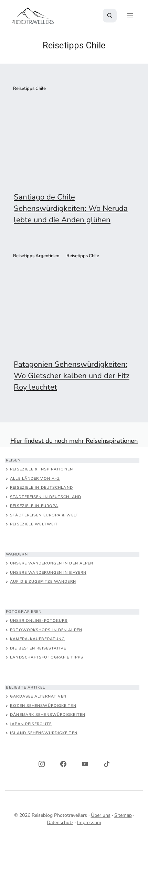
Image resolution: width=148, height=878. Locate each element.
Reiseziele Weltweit (34, 524)
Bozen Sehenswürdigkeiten (43, 705)
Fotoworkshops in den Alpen (46, 630)
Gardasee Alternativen (38, 696)
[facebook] (63, 764)
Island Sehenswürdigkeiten (43, 733)
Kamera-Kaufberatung (37, 639)
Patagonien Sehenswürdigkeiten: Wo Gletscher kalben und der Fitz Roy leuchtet (71, 375)
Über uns (100, 815)
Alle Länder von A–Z (35, 478)
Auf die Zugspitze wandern (43, 581)
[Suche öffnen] (110, 15)
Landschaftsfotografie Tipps (46, 657)
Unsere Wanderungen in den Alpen (51, 563)
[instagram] (42, 764)
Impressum (89, 822)
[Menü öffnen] (130, 16)
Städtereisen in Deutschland (45, 496)
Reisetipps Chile (29, 88)
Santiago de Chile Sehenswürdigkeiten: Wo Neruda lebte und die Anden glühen (71, 208)
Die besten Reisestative (38, 648)
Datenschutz (60, 822)
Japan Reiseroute (31, 724)
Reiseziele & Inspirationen (41, 469)
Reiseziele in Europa (34, 505)
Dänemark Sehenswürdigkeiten (47, 714)
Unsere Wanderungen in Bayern (48, 572)
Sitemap (123, 815)
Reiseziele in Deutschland (41, 487)
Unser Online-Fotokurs (38, 620)
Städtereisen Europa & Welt (44, 515)
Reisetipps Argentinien (36, 256)
